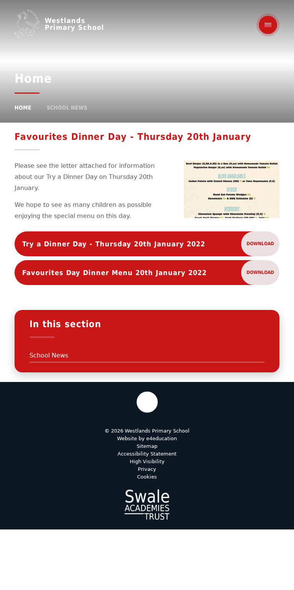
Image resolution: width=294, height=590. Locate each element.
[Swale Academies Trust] (147, 504)
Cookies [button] (147, 477)
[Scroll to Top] (147, 402)
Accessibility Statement (147, 454)
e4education (161, 438)
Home (23, 108)
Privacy (147, 469)
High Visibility (147, 461)
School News (67, 108)
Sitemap (147, 446)
